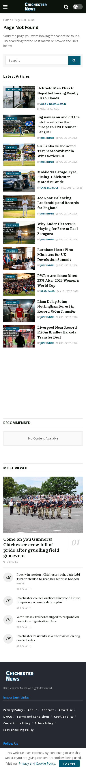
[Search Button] (74, 60)
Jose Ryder (47, 137)
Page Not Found (25, 20)
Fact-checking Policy (18, 730)
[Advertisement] (43, 382)
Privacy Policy (13, 710)
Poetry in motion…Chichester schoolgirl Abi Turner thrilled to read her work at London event (48, 579)
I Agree (69, 763)
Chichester (14, 89)
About (32, 710)
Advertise (65, 710)
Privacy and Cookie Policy (37, 763)
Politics (12, 251)
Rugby (10, 277)
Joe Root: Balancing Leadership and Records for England (58, 203)
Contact (48, 710)
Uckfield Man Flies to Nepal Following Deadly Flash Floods (58, 93)
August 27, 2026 (49, 108)
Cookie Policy (63, 717)
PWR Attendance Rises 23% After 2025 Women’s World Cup (58, 280)
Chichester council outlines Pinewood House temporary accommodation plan (48, 600)
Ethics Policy (44, 723)
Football (12, 225)
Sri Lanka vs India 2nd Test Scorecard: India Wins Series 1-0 (56, 151)
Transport (13, 173)
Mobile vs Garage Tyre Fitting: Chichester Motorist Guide (56, 177)
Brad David (47, 291)
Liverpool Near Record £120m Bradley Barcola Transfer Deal (57, 332)
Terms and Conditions (33, 717)
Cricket (11, 118)
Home (7, 20)
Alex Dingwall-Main (53, 103)
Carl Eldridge (49, 187)
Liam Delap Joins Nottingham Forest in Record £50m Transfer (56, 306)
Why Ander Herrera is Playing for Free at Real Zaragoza (57, 229)
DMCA (7, 717)
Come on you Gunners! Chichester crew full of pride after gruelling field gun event (31, 547)
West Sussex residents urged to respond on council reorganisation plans (48, 619)
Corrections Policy (16, 723)
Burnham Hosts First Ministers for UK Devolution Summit (55, 254)
